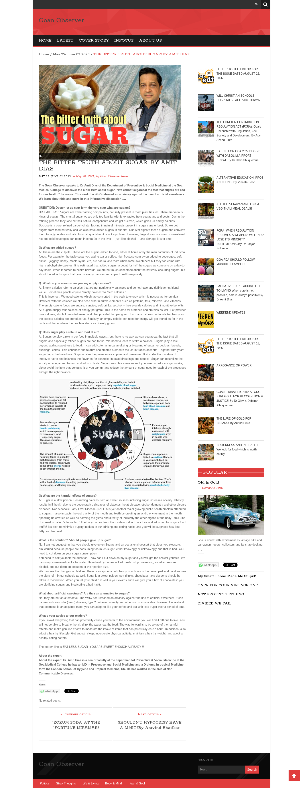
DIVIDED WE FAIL (214, 603)
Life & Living (90, 783)
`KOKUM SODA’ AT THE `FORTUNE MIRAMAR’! (75, 725)
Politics (44, 783)
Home (45, 40)
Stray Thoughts (66, 783)
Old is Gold (208, 482)
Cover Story (94, 40)
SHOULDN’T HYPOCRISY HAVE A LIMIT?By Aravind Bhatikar (149, 725)
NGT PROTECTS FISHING (221, 594)
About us (150, 40)
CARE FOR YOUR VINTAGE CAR (228, 585)
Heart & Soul (136, 783)
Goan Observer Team (114, 176)
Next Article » (149, 714)
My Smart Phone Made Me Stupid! (227, 576)
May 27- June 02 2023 (71, 54)
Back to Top (294, 775)
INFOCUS (124, 40)
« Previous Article (76, 714)
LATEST (65, 40)
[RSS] (256, 4)
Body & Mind (113, 783)
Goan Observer (61, 20)
